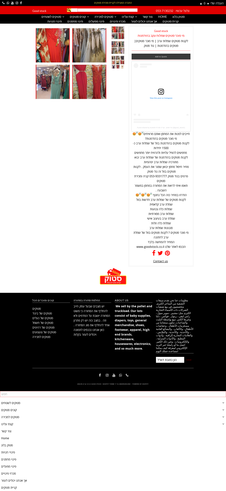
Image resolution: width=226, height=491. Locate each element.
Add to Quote (161, 56)
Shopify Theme (108, 384)
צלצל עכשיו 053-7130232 (172, 11)
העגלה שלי (214, 3)
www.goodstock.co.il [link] (150, 247)
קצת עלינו (128, 16)
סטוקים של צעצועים (44, 332)
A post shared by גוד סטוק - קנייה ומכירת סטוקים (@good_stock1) (161, 127)
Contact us (160, 261)
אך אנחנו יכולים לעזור (144, 21)
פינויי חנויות (54, 21)
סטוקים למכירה (104, 16)
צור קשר (148, 16)
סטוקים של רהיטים (43, 327)
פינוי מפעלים (96, 21)
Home (162, 16)
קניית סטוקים (171, 21)
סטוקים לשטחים (51, 16)
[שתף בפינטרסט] (167, 254)
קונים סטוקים (78, 16)
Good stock (39, 10)
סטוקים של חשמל (42, 323)
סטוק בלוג (178, 16)
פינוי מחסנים (75, 21)
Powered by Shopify (140, 384)
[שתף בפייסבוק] (153, 254)
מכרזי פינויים (117, 21)
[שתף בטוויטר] (160, 254)
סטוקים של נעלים (42, 318)
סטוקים (36, 309)
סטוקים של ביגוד (42, 313)
